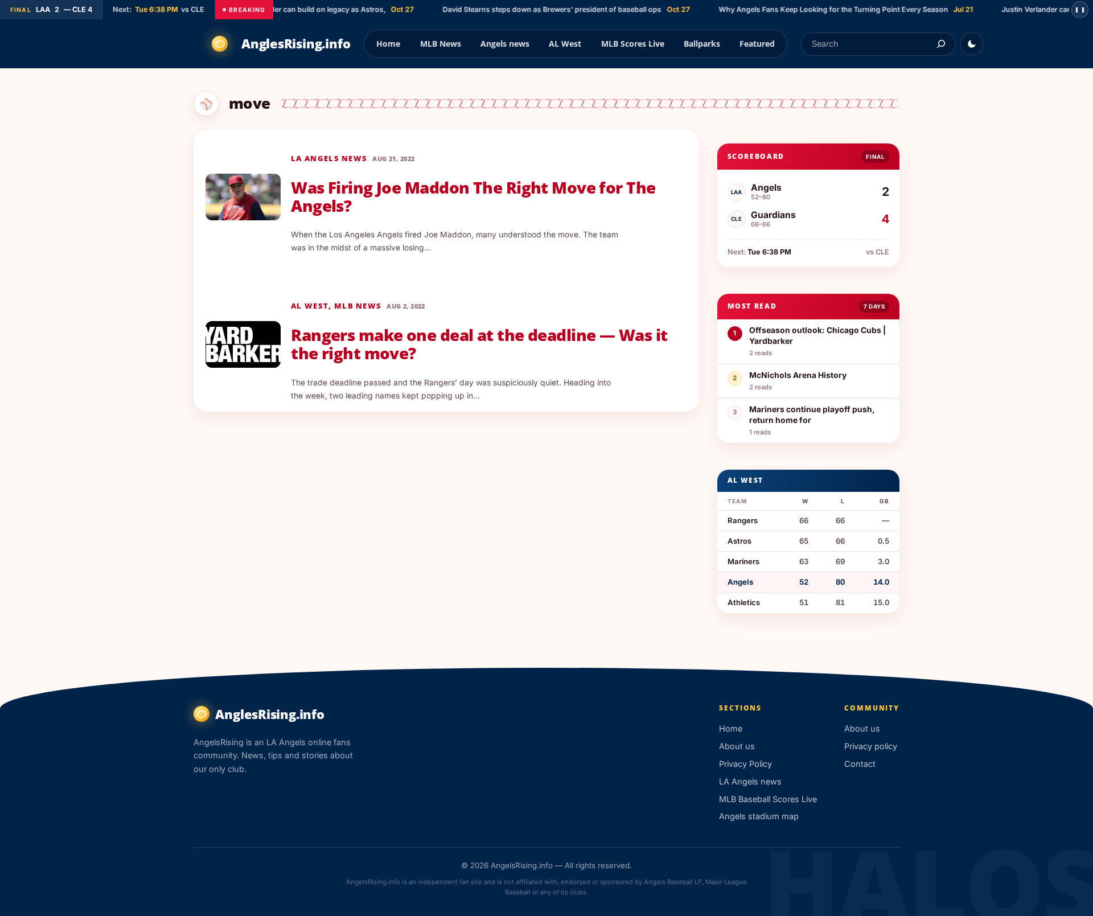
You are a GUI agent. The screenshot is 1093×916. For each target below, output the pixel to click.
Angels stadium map (759, 816)
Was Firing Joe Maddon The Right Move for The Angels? (473, 197)
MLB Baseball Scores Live (768, 799)
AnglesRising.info (295, 43)
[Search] (940, 44)
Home (388, 43)
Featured (757, 43)
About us (737, 746)
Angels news (504, 43)
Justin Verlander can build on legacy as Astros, (297, 9)
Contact (860, 764)
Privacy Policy (745, 764)
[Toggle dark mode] (971, 43)
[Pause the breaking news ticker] (1079, 9)
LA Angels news (329, 158)
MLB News (440, 43)
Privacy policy (870, 746)
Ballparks (702, 43)
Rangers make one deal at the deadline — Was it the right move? (479, 344)
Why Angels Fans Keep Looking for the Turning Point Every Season (824, 9)
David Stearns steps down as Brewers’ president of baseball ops (543, 9)
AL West (565, 43)
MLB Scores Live (632, 43)
